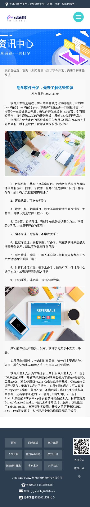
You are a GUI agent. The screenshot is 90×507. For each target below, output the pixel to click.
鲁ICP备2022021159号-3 (39, 497)
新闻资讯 (37, 70)
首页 (25, 70)
